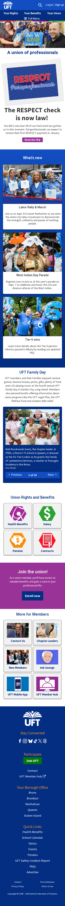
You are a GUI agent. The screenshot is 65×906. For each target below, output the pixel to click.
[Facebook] (20, 742)
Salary (33, 843)
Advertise (32, 872)
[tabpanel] (32, 440)
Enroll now (32, 596)
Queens (32, 810)
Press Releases (47, 882)
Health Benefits (33, 832)
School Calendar (32, 837)
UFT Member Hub (30, 776)
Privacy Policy (17, 886)
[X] (40, 742)
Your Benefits (32, 13)
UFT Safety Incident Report (32, 860)
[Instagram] (25, 742)
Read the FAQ (32, 139)
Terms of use (47, 886)
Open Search (40, 5)
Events (32, 849)
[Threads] (45, 742)
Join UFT (32, 761)
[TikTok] (35, 742)
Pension (33, 855)
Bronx (32, 792)
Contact (32, 770)
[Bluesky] (30, 743)
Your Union (54, 13)
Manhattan (32, 804)
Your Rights (11, 13)
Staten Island (32, 815)
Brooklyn (32, 798)
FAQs (32, 866)
